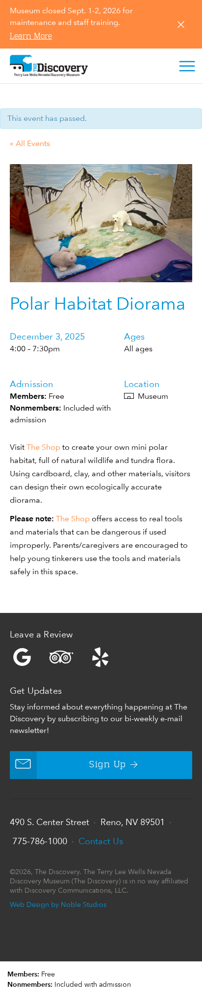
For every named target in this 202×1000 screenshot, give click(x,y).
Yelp (101, 657)
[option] (101, 223)
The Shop (43, 447)
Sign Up (107, 764)
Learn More (31, 37)
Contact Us (100, 841)
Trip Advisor (61, 657)
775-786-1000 (39, 841)
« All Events (30, 143)
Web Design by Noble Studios (58, 904)
